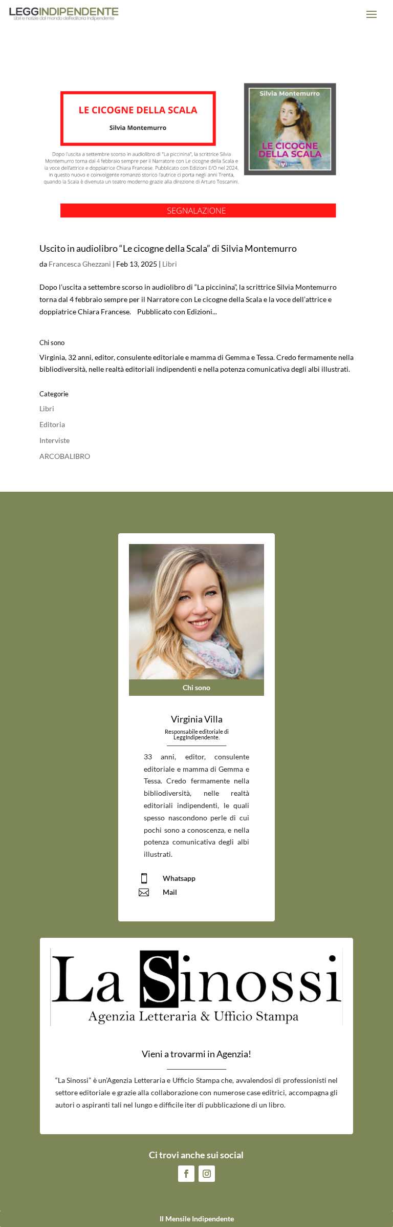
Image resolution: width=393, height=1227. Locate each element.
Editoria (52, 424)
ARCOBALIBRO (64, 456)
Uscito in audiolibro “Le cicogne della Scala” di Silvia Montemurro (168, 248)
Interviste (54, 440)
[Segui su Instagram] (207, 1173)
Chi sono (196, 687)
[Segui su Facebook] (186, 1173)
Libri (169, 263)
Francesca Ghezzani (80, 263)
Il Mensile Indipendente (197, 1218)
